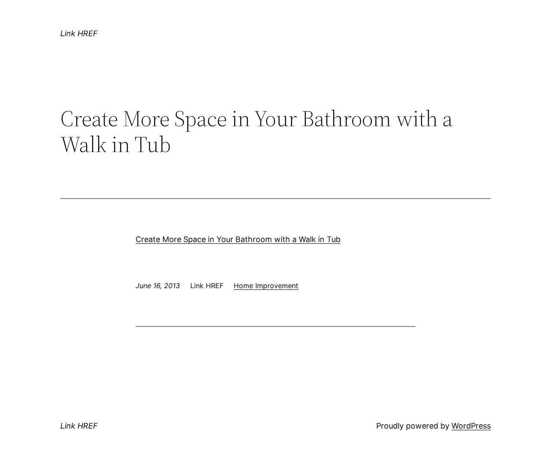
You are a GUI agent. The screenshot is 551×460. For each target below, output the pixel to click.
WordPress (471, 425)
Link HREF (79, 33)
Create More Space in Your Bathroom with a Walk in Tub (238, 239)
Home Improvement (266, 285)
